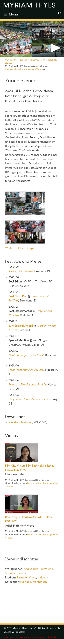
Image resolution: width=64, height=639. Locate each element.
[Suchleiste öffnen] (59, 13)
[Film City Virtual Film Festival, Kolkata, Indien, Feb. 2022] (24, 461)
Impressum (9, 636)
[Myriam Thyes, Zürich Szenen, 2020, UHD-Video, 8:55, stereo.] (32, 39)
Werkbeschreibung (20, 422)
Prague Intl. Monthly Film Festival (29, 399)
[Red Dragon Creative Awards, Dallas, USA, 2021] (24, 512)
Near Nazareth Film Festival (26, 369)
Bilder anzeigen (25, 248)
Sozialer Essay (14, 573)
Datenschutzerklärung (31, 636)
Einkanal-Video (26, 577)
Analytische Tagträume (38, 568)
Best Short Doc (18, 296)
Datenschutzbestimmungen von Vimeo (24, 69)
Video (41, 577)
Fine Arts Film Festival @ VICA (28, 384)
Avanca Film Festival (22, 271)
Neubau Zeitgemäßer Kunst (26, 355)
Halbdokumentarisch (33, 581)
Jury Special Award (21, 325)
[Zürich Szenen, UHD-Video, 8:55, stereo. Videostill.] (25, 203)
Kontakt (51, 636)
